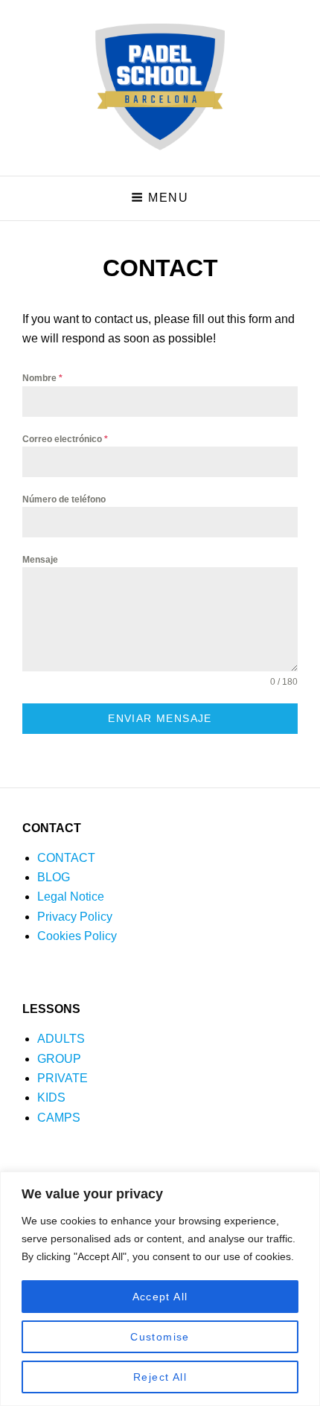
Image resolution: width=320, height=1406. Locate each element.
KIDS (51, 1097)
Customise (160, 1337)
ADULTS (61, 1038)
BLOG (53, 877)
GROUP (59, 1058)
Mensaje (40, 560)
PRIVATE (62, 1078)
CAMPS (58, 1117)
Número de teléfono (64, 499)
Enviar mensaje (160, 718)
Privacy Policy (74, 916)
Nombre (42, 378)
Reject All (160, 1377)
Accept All (160, 1297)
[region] (160, 1289)
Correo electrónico (65, 439)
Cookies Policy (77, 936)
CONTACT (66, 857)
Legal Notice (70, 896)
